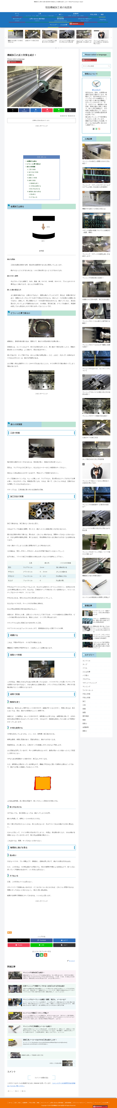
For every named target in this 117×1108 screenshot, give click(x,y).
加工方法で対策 (33, 172)
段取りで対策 (33, 177)
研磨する (31, 175)
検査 (38, 1102)
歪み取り (33, 194)
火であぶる (33, 197)
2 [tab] (58, 48)
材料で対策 (32, 180)
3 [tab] (61, 48)
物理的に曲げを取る (35, 191)
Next (111, 37)
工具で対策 (32, 169)
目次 (38, 157)
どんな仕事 (105, 1102)
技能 (10, 932)
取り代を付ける (35, 189)
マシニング (97, 1102)
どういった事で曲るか (34, 164)
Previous (6, 37)
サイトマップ (44, 1102)
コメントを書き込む (41, 1077)
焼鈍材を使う (34, 183)
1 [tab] (56, 48)
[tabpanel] (15, 37)
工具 (15, 1102)
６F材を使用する (35, 186)
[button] (70, 110)
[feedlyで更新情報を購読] (41, 955)
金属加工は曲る (32, 161)
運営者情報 (68, 1102)
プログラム (90, 1102)
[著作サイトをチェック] (37, 955)
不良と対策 (32, 1102)
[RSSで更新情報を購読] (45, 955)
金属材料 (25, 1102)
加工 (19, 1102)
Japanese (75, 23)
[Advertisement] (41, 139)
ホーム (10, 1102)
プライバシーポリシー (79, 1102)
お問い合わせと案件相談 (56, 1102)
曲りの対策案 (31, 166)
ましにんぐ (96, 90)
